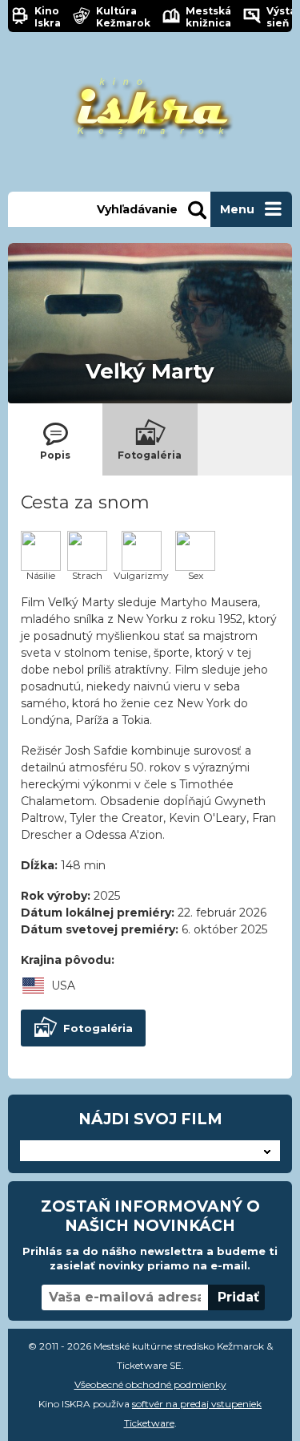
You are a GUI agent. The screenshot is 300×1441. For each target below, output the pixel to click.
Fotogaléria (98, 1028)
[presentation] (55, 439)
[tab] (55, 439)
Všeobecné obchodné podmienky (150, 1384)
